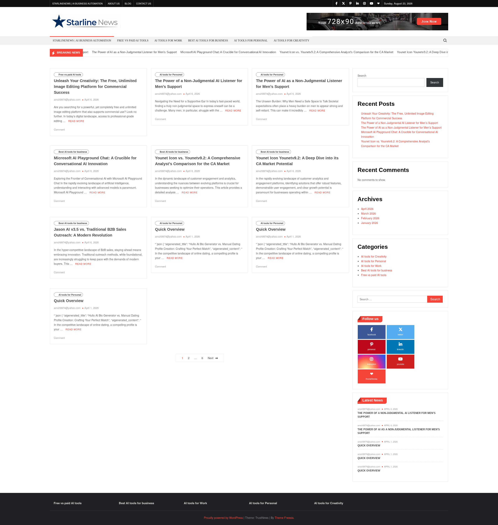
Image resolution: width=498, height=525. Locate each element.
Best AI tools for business (208, 40)
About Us (114, 3)
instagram (371, 364)
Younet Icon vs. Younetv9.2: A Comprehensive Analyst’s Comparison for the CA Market (325, 52)
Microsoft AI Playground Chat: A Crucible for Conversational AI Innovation (217, 52)
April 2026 (367, 209)
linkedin (400, 349)
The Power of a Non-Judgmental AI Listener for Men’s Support (399, 123)
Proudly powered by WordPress (223, 518)
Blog (128, 3)
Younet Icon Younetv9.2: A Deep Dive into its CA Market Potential (428, 52)
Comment (59, 129)
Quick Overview (170, 229)
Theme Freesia (284, 518)
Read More (76, 121)
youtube (400, 364)
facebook (371, 334)
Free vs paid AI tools (132, 40)
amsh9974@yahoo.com (67, 99)
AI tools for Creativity (291, 40)
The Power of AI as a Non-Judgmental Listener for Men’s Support (123, 52)
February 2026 (370, 218)
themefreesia (371, 379)
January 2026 (369, 223)
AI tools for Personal (251, 40)
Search (362, 75)
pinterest (371, 349)
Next (210, 358)
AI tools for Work (168, 40)
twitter (400, 334)
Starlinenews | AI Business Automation (77, 3)
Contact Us (143, 3)
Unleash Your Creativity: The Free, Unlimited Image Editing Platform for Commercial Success (95, 87)
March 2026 (368, 213)
